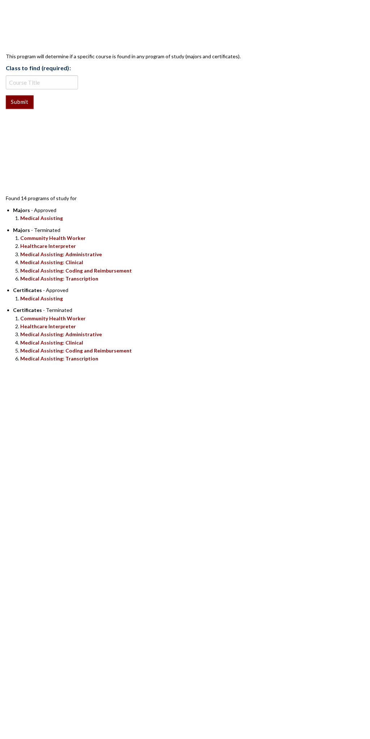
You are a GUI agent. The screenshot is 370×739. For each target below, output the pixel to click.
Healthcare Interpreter (48, 246)
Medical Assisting (41, 218)
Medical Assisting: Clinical (51, 262)
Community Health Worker (53, 238)
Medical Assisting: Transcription (59, 278)
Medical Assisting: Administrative (61, 254)
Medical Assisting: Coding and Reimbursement (76, 270)
